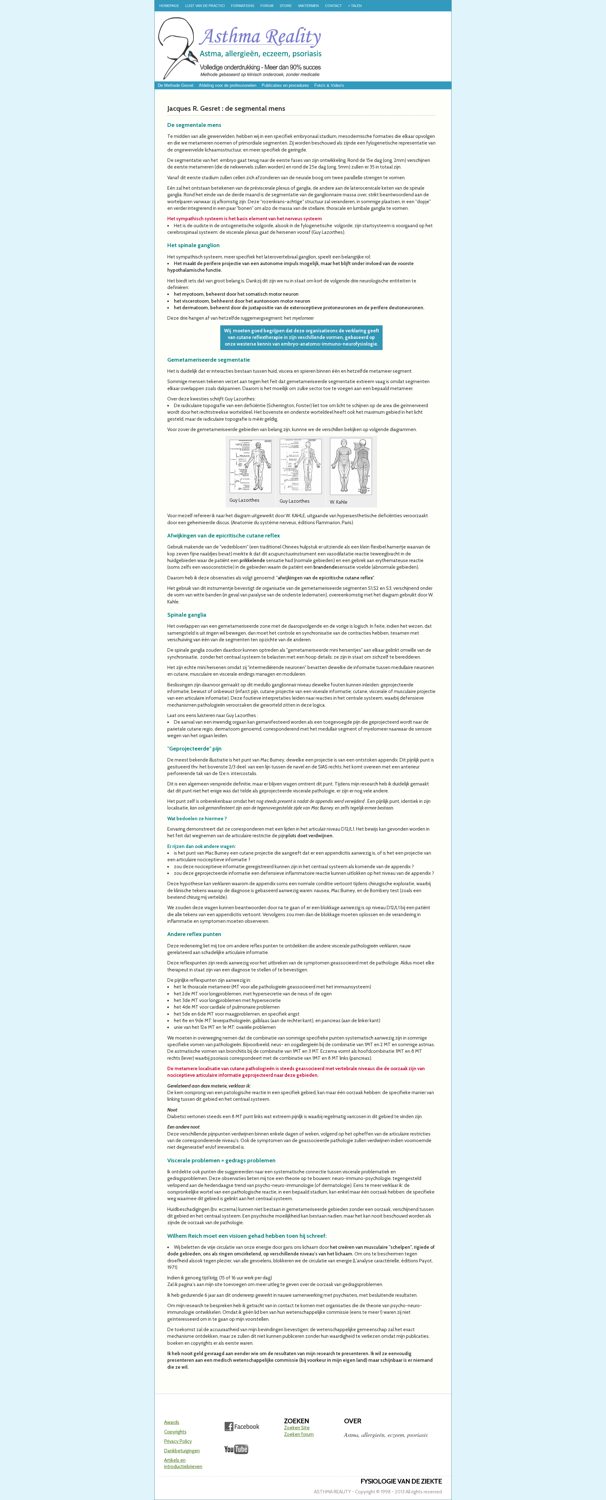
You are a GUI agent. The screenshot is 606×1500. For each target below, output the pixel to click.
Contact (333, 6)
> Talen (355, 6)
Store (286, 6)
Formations (242, 6)
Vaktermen (308, 6)
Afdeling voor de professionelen (227, 85)
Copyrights (175, 1432)
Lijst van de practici (205, 6)
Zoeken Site (297, 1428)
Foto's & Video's (329, 85)
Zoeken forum (299, 1434)
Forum (266, 6)
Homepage (169, 6)
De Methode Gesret (175, 85)
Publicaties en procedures (285, 85)
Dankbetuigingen (182, 1451)
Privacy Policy (178, 1441)
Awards (171, 1422)
